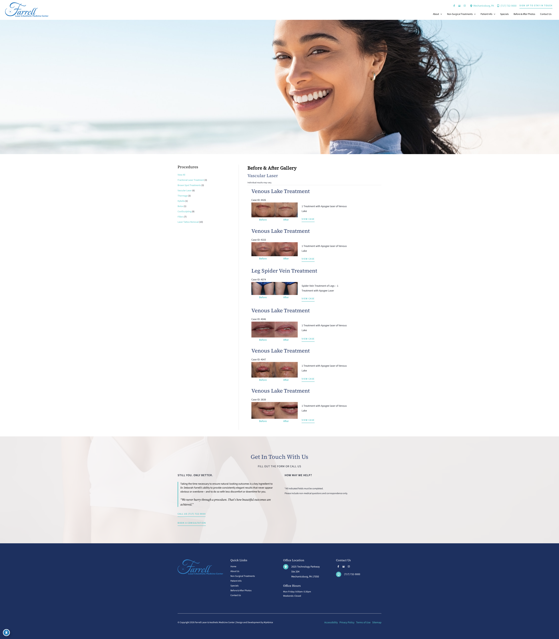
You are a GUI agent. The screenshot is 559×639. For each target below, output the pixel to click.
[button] (535, 5)
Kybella (181, 201)
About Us (234, 571)
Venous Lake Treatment (280, 191)
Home (233, 566)
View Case (308, 219)
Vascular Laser (185, 190)
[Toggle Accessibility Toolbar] (6, 632)
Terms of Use (363, 622)
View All (181, 174)
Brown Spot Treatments (189, 185)
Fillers (181, 216)
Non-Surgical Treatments (242, 576)
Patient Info (236, 580)
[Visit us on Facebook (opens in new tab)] (454, 5)
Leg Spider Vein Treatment (284, 270)
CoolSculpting (184, 211)
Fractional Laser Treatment (191, 180)
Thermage (183, 195)
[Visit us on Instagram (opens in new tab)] (464, 5)
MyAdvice (268, 622)
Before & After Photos (241, 590)
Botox (180, 206)
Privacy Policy (346, 622)
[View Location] (471, 5)
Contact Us (235, 595)
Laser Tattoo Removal (188, 222)
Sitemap (376, 622)
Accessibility (331, 622)
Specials (234, 585)
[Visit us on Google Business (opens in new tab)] (459, 5)
